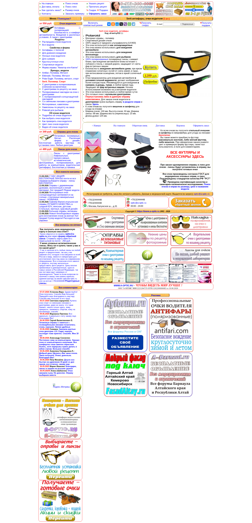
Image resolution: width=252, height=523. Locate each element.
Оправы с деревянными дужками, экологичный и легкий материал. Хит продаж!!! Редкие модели (59, 187)
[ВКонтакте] (109, 24)
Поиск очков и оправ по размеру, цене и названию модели (186, 186)
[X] (121, 24)
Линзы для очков (67, 149)
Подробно (150, 81)
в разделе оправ (131, 102)
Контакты (46, 14)
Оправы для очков (67, 132)
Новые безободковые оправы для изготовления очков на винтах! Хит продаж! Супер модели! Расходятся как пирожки (59, 217)
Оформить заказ (97, 14)
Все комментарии (68, 288)
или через (53, 236)
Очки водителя (68, 23)
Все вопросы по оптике (68, 225)
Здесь (95, 104)
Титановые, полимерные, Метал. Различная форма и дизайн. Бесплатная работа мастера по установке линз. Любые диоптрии (59, 140)
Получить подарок (206, 24)
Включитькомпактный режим (93, 24)
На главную (47, 3)
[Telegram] (133, 24)
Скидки (92, 10)
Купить (151, 67)
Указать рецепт (96, 3)
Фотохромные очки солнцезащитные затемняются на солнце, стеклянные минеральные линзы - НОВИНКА (56, 196)
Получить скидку (146, 24)
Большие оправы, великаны (63, 211)
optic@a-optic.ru (201, 194)
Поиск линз (71, 7)
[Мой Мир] (117, 24)
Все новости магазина (67, 172)
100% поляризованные (96, 59)
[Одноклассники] (113, 24)
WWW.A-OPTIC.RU (123, 285)
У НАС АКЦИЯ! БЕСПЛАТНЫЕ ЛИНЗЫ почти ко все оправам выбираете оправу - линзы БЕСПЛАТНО (57, 179)
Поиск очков (71, 3)
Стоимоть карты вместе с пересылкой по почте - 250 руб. (55, 239)
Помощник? (64, 19)
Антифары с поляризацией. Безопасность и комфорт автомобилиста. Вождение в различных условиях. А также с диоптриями (59, 32)
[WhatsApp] (129, 24)
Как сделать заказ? (51, 10)
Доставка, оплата (50, 7)
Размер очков (72, 10)
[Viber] (125, 24)
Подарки (103, 10)
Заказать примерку (74, 14)
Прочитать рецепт (98, 7)
